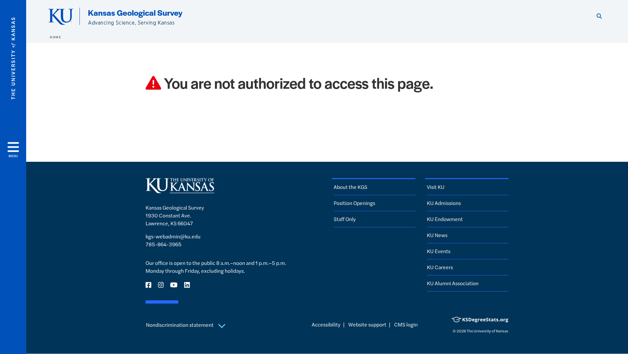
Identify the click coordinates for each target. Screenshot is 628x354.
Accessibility (326, 324)
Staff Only (345, 219)
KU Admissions (444, 203)
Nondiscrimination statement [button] (180, 324)
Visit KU (436, 187)
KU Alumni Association (453, 283)
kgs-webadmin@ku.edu (173, 236)
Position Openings (354, 203)
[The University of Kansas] (180, 190)
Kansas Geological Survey (135, 12)
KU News (437, 235)
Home (55, 37)
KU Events (438, 251)
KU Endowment (445, 219)
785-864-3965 (164, 244)
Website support (367, 324)
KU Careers (440, 267)
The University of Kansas (487, 331)
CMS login (406, 324)
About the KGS (350, 187)
